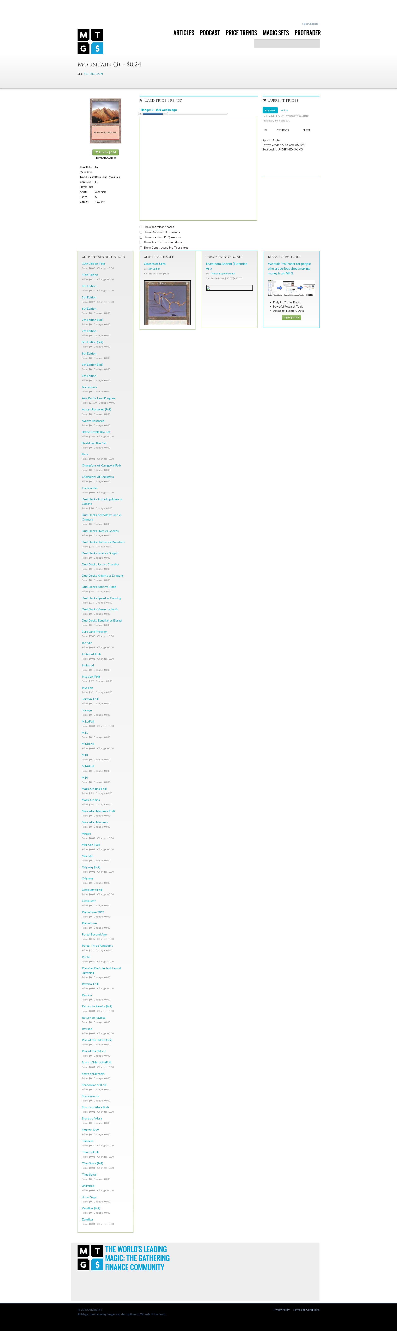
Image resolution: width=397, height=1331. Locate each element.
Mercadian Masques (95, 822)
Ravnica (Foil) (90, 984)
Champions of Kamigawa (98, 477)
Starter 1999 (90, 1129)
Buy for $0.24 (107, 152)
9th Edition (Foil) (92, 364)
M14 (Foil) (88, 766)
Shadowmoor (91, 1096)
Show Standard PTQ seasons (163, 237)
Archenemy (89, 387)
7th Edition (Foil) (92, 319)
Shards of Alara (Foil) (95, 1107)
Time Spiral (89, 1174)
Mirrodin (87, 856)
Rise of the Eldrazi (93, 1051)
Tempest (87, 1141)
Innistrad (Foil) (91, 654)
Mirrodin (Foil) (91, 844)
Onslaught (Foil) (92, 889)
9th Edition (89, 376)
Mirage (86, 833)
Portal (86, 957)
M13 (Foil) (88, 743)
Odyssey (87, 878)
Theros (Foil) (90, 1152)
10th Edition (90, 275)
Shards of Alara (92, 1118)
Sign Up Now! (291, 317)
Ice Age (87, 642)
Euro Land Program (94, 631)
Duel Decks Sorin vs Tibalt (99, 586)
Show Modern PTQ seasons (162, 232)
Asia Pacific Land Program (99, 398)
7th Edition (89, 331)
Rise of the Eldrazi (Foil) (97, 1040)
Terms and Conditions (306, 1309)
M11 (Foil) (88, 721)
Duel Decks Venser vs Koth (100, 609)
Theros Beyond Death (222, 273)
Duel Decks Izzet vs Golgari (100, 553)
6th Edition (89, 308)
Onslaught (89, 901)
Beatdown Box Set (94, 443)
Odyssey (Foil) (91, 867)
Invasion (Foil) (91, 676)
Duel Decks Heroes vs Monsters (103, 542)
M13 (85, 755)
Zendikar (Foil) (91, 1208)
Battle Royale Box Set (96, 432)
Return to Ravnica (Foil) (97, 1006)
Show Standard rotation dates (163, 242)
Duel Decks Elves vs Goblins (100, 531)
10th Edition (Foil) (93, 263)
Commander (90, 488)
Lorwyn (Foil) (90, 699)
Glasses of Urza (155, 264)
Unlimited (88, 1185)
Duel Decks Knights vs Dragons (103, 575)
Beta (85, 454)
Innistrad (88, 665)
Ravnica (87, 995)
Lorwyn (87, 710)
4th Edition (89, 286)
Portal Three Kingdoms (97, 945)
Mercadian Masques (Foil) (98, 811)
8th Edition (89, 353)
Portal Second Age (94, 934)
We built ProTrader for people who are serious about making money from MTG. (289, 268)
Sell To (284, 110)
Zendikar (87, 1219)
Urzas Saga (89, 1197)
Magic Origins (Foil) (94, 788)
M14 (85, 777)
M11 (85, 732)
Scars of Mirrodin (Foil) (96, 1062)
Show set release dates (159, 226)
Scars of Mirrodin (93, 1073)
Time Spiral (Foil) (92, 1163)
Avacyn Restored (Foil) (96, 409)
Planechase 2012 (93, 912)
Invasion (87, 687)
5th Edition (93, 74)
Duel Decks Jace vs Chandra (100, 564)
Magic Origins (91, 800)
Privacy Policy (281, 1309)
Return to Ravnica (93, 1017)
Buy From (270, 110)
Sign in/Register (310, 23)
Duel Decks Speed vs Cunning (101, 598)
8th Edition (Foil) (92, 342)
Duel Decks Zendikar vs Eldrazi (102, 620)
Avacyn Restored (93, 420)
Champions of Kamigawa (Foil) (101, 465)
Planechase (89, 923)
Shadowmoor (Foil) (94, 1085)
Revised (87, 1028)
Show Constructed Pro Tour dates (166, 247)
